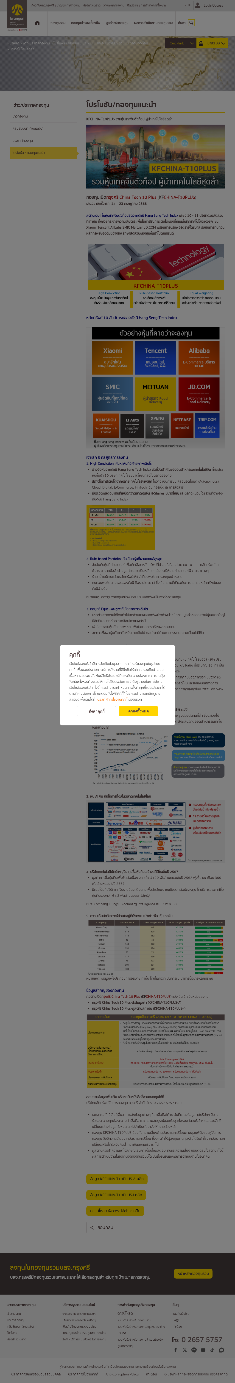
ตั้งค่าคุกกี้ (97, 711)
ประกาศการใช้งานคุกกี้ (112, 699)
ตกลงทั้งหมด (138, 711)
